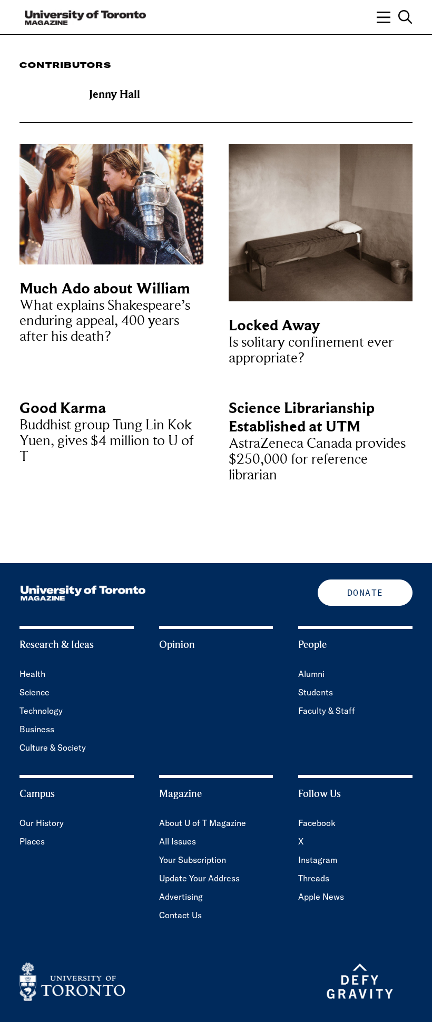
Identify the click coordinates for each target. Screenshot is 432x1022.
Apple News (321, 896)
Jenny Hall (114, 94)
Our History (41, 823)
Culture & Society (52, 747)
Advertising (181, 896)
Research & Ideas (56, 644)
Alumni (311, 674)
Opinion (177, 644)
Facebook (317, 823)
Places (32, 841)
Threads (313, 878)
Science (34, 692)
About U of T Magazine (202, 823)
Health (32, 674)
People (312, 644)
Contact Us (180, 915)
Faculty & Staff (326, 710)
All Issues (177, 841)
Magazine (180, 794)
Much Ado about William (104, 288)
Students (315, 692)
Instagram (317, 859)
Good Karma (62, 408)
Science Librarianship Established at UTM (302, 417)
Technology (41, 710)
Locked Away (274, 325)
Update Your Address (199, 878)
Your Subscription (192, 859)
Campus (37, 794)
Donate (365, 592)
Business (36, 729)
